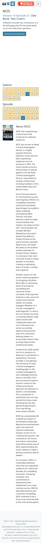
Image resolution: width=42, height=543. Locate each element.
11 (14, 94)
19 (14, 98)
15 (32, 94)
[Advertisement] (21, 60)
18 (9, 98)
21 (23, 118)
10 (9, 94)
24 (37, 118)
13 (23, 94)
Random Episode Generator (26, 521)
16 (37, 94)
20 (18, 98)
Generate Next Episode (14, 34)
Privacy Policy (21, 524)
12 (18, 94)
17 (5, 98)
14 (27, 94)
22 (27, 118)
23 (32, 118)
